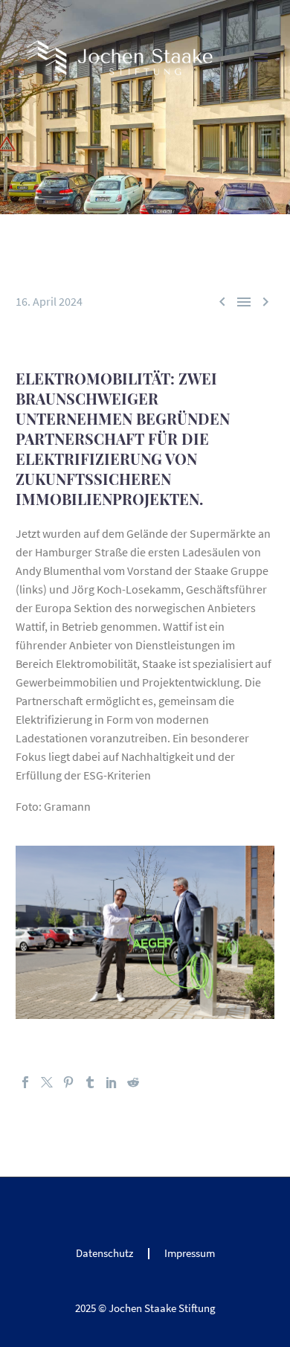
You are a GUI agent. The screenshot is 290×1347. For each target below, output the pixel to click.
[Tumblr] (90, 1082)
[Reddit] (133, 1082)
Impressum (189, 1253)
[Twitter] (47, 1082)
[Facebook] (25, 1082)
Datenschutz (104, 1253)
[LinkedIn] (111, 1082)
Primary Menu (261, 57)
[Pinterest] (68, 1082)
